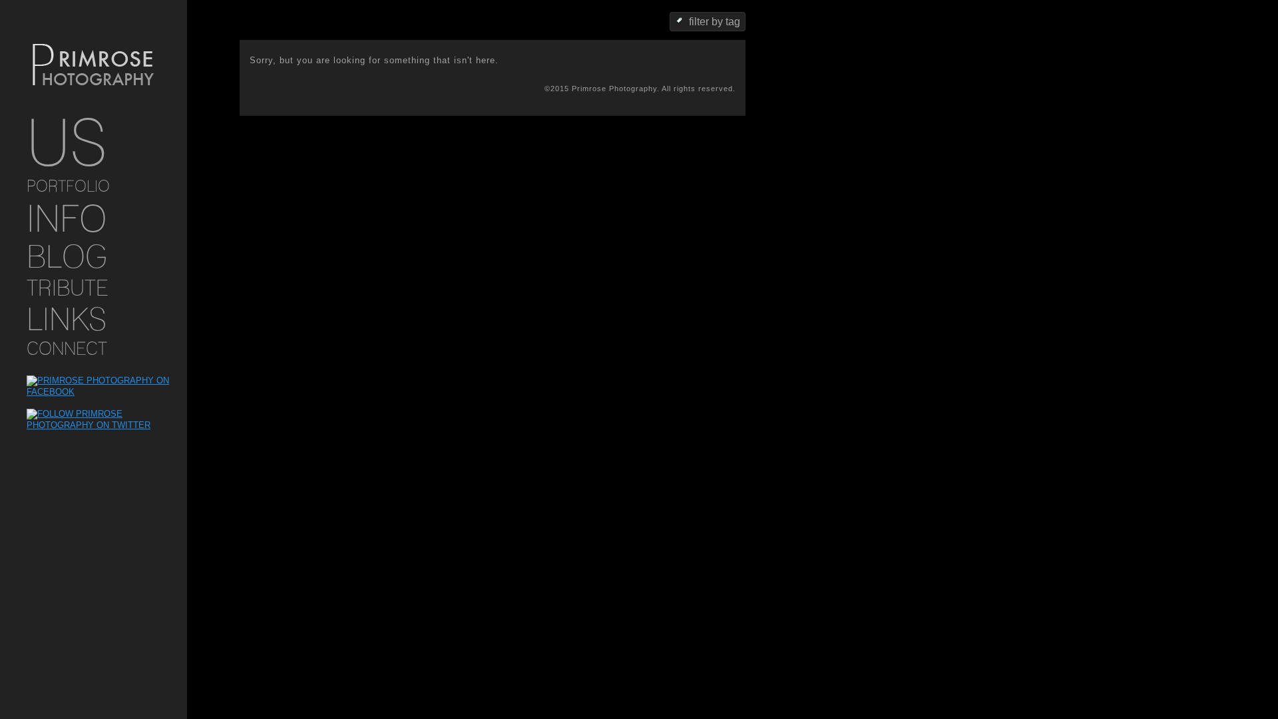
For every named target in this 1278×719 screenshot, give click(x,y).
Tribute (67, 287)
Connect (67, 348)
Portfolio (68, 186)
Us (67, 142)
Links (66, 319)
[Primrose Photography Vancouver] (93, 65)
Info (67, 218)
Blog (67, 256)
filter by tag (714, 21)
